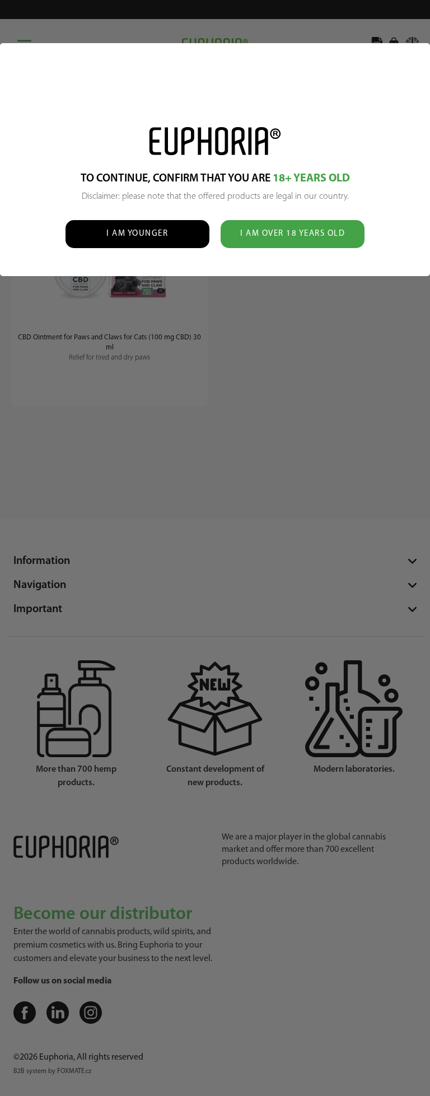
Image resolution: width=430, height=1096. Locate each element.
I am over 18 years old (292, 234)
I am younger (137, 234)
